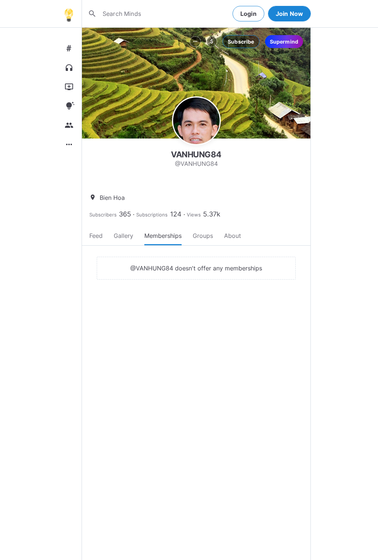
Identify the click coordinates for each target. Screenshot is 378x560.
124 (176, 214)
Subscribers (103, 215)
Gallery (123, 235)
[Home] (69, 13)
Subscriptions (152, 215)
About (232, 235)
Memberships (163, 235)
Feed (96, 235)
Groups (203, 235)
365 (125, 214)
